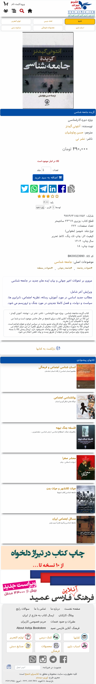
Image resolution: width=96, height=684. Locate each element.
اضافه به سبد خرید (47, 177)
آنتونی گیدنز (72, 126)
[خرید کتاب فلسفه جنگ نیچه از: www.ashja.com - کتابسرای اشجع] (85, 439)
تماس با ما (40, 609)
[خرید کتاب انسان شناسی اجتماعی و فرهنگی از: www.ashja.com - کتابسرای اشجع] (85, 378)
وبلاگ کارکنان (66, 615)
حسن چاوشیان (74, 132)
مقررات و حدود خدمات (63, 621)
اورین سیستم (42, 677)
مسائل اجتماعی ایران (64, 519)
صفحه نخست (72, 609)
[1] (39, 196)
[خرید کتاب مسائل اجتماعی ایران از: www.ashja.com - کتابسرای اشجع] (85, 530)
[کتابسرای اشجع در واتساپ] (32, 660)
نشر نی (80, 138)
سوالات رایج (22, 609)
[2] (43, 196)
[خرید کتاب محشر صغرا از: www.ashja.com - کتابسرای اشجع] (85, 469)
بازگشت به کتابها (46, 349)
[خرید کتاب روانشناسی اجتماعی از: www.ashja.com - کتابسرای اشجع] (85, 408)
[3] (48, 196)
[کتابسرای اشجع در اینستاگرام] (43, 660)
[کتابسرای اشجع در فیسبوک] (63, 660)
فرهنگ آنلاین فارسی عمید (65, 628)
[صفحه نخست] (30, 11)
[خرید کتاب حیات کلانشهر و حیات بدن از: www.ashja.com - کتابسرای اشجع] (85, 499)
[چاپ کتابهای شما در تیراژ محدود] (48, 558)
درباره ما (55, 609)
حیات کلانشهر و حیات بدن (61, 488)
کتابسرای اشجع (32, 674)
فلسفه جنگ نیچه (66, 428)
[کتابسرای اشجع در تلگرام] (53, 660)
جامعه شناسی (63, 261)
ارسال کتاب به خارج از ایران (38, 615)
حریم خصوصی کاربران (33, 621)
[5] (57, 196)
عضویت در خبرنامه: (51, 667)
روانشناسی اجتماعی (65, 397)
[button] (18, 4)
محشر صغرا (69, 458)
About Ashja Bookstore (31, 628)
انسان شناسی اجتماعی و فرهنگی (57, 367)
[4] (52, 196)
